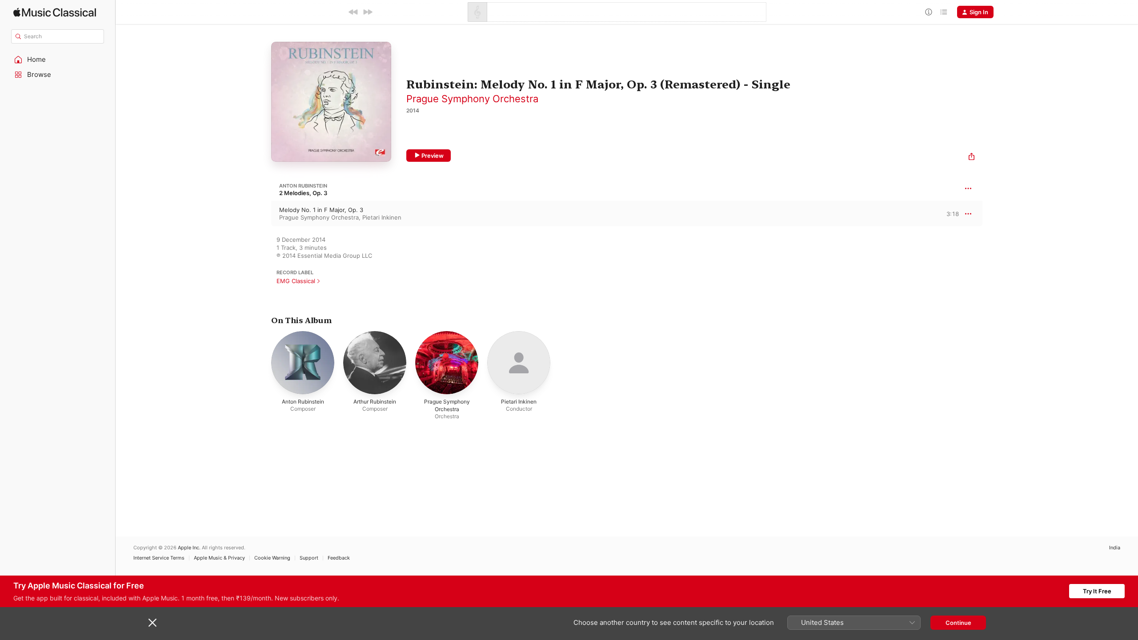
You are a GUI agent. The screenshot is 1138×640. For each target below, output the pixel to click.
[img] (54, 12)
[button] (58, 59)
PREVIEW (949, 213)
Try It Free (1097, 591)
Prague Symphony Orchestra (472, 98)
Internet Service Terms (158, 558)
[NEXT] (368, 12)
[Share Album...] (971, 157)
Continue (958, 622)
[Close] (152, 623)
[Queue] (944, 12)
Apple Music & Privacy (219, 558)
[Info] (929, 12)
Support (309, 558)
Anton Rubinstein (303, 186)
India (1114, 547)
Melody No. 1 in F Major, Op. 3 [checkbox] (321, 209)
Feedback (339, 558)
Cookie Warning (272, 558)
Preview (432, 155)
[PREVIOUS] (353, 12)
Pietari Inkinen (381, 217)
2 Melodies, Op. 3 (303, 192)
